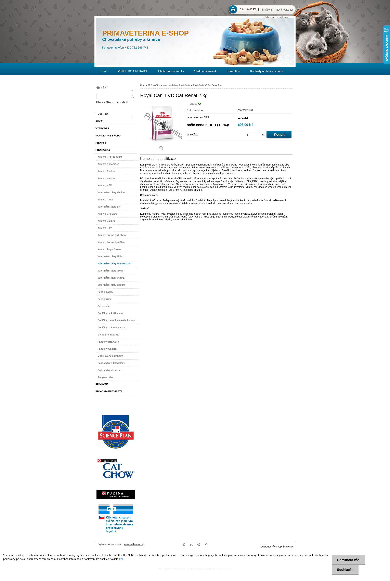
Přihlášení (266, 9)
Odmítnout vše (348, 560)
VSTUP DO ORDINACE (133, 71)
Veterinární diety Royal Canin (176, 85)
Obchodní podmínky (171, 71)
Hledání (101, 88)
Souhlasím (345, 569)
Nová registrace (285, 9)
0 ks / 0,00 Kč (248, 9)
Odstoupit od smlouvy (276, 17)
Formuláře (233, 71)
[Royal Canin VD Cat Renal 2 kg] (161, 127)
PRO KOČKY (154, 85)
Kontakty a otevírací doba (266, 71)
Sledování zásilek (205, 71)
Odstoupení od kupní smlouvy (277, 546)
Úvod (142, 85)
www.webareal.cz (133, 544)
